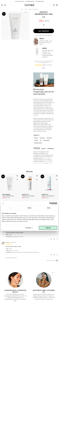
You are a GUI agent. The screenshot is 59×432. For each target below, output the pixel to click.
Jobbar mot (36, 135)
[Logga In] (53, 5)
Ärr (40, 140)
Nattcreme (35, 9)
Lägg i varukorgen (44, 31)
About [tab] (48, 208)
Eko (43, 68)
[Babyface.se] (29, 5)
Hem (22, 9)
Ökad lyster (46, 140)
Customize (28, 227)
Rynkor (36, 138)
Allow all (48, 227)
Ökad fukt (49, 138)
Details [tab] (29, 208)
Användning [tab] (37, 148)
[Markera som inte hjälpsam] (54, 239)
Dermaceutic (45, 194)
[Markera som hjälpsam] (51, 239)
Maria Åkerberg (44, 12)
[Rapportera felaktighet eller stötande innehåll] (57, 239)
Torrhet (36, 140)
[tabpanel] (15, 25)
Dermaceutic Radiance (48, 196)
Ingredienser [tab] (50, 148)
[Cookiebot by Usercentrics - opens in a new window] (50, 203)
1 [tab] (25, 12)
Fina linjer (42, 138)
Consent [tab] (10, 208)
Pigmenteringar (38, 142)
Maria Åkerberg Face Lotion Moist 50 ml (13, 196)
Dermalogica (25, 194)
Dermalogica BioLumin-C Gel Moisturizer (33, 196)
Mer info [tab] (44, 148)
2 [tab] (27, 12)
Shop (26, 9)
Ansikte (30, 9)
